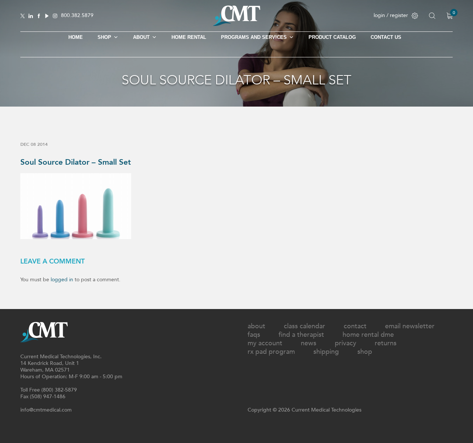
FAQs (254, 334)
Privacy (345, 343)
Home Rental (188, 37)
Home (75, 37)
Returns (386, 343)
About (141, 37)
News (308, 343)
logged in (62, 279)
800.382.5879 (77, 16)
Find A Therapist (301, 334)
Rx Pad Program (271, 351)
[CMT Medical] (236, 24)
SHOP (104, 37)
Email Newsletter (410, 326)
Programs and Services (254, 37)
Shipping (326, 351)
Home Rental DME (368, 334)
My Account (265, 343)
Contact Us (386, 37)
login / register (391, 15)
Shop (364, 351)
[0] (449, 16)
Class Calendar (304, 326)
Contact (355, 326)
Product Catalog (332, 37)
